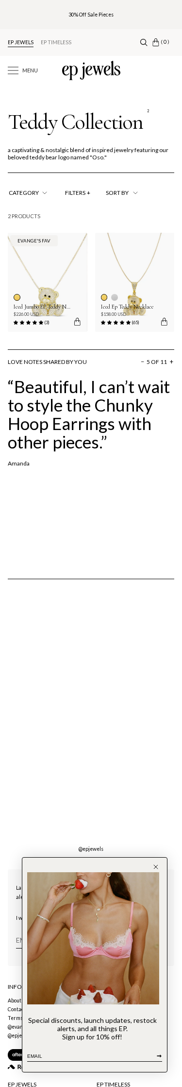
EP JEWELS (20, 42)
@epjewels (91, 849)
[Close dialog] (156, 867)
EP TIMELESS (56, 42)
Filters (77, 192)
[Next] (98, 362)
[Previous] (69, 362)
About (14, 1000)
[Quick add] (161, 322)
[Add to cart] (76, 322)
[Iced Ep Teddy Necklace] (135, 282)
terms (15, 1018)
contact (17, 1009)
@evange (18, 1027)
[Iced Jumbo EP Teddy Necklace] (47, 282)
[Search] (144, 42)
